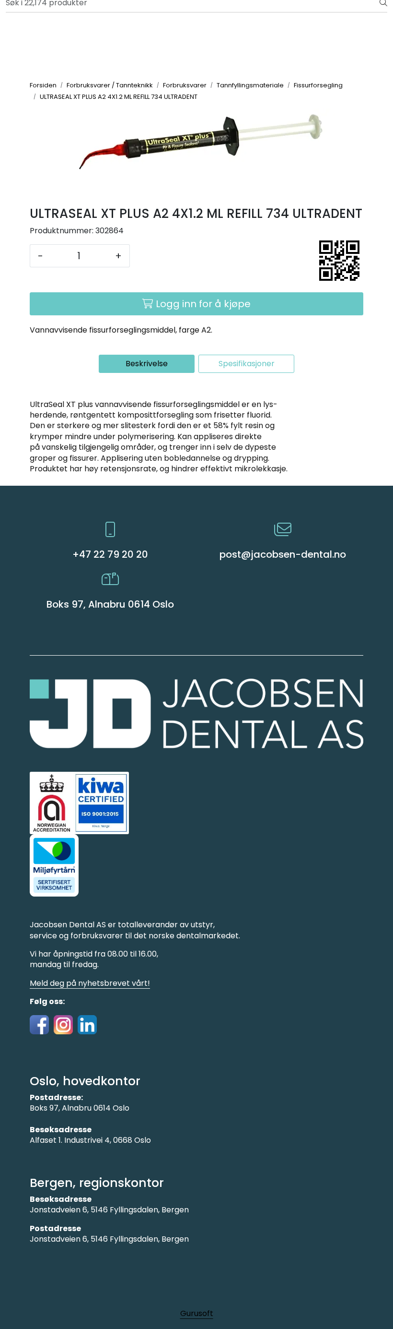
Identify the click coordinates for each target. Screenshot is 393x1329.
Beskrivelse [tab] (147, 363)
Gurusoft (196, 1313)
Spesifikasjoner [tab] (247, 363)
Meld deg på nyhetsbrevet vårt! (90, 983)
